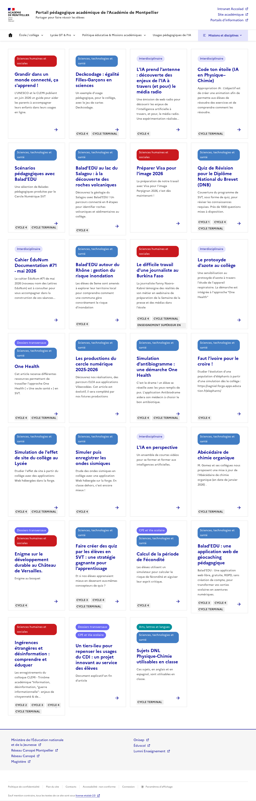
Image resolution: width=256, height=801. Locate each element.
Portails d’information (227, 20)
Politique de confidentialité (23, 787)
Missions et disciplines (223, 35)
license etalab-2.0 (85, 795)
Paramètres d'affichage (159, 787)
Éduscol (140, 745)
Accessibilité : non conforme (99, 787)
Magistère (18, 761)
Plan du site (52, 787)
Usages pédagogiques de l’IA (172, 35)
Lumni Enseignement (149, 751)
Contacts (71, 787)
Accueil (10, 35)
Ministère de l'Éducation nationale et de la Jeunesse (37, 742)
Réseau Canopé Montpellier (32, 750)
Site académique (231, 14)
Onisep (139, 739)
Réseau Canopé (23, 756)
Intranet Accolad (230, 8)
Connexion (128, 787)
